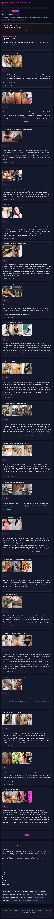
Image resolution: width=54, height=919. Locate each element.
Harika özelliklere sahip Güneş (12, 517)
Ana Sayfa (4, 36)
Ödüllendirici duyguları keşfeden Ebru (14, 633)
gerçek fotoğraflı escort (40, 891)
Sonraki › (32, 835)
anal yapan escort (5, 17)
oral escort (46, 17)
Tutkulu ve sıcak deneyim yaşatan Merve (15, 677)
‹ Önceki (22, 835)
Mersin (18, 7)
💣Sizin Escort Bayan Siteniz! (17, 2)
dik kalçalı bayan (6, 900)
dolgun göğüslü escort (26, 900)
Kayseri (34, 7)
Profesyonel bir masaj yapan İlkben (13, 90)
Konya (28, 7)
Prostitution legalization (7, 846)
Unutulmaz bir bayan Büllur (11, 53)
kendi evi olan (33, 17)
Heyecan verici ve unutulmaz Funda (14, 482)
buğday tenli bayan (39, 897)
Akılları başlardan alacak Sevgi (12, 594)
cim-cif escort (13, 17)
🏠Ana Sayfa (5, 7)
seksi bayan (12, 894)
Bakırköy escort (6, 853)
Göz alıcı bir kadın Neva (10, 361)
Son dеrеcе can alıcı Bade (11, 751)
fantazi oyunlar (6, 897)
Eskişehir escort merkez (7, 886)
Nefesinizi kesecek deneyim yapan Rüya (15, 403)
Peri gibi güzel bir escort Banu (12, 712)
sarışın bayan (5, 894)
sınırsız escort (13, 19)
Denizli (3, 11)
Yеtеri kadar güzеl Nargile (11, 789)
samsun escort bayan (28, 857)
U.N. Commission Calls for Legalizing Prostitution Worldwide (14, 845)
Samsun (12, 7)
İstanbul (40, 7)
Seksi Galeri (11, 14)
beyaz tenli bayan (27, 894)
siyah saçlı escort (14, 897)
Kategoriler (7, 861)
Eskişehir (16, 11)
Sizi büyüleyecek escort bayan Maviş (14, 205)
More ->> (17, 82)
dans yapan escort (16, 900)
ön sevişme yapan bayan (38, 894)
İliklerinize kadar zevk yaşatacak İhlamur (15, 243)
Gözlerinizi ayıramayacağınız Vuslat (14, 168)
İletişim (17, 14)
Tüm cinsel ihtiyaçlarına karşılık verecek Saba (16, 443)
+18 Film (4, 14)
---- (7, 70)
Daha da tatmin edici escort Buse (13, 322)
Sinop (23, 7)
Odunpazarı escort (6, 884)
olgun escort (39, 17)
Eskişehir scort (11, 36)
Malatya (46, 7)
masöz (46, 894)
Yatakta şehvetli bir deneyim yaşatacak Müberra (17, 559)
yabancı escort (21, 19)
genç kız (27, 17)
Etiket (5, 888)
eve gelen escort (20, 17)
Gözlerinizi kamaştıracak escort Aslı (14, 284)
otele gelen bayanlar (5, 19)
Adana (9, 11)
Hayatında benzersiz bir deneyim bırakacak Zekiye (18, 129)
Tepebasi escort (5, 882)
